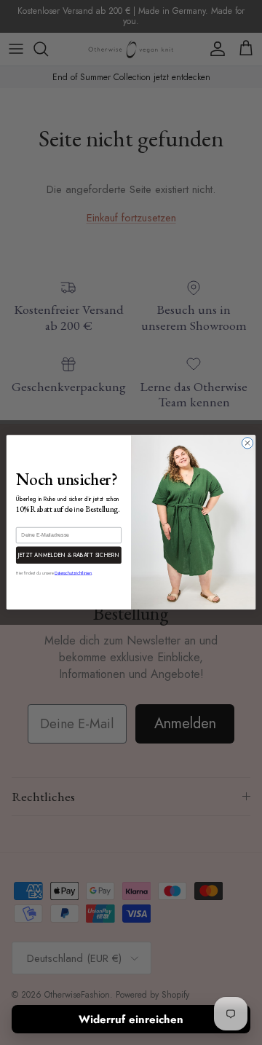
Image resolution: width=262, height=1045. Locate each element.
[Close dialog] (247, 443)
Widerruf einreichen (131, 1020)
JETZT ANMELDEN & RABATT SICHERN (69, 555)
